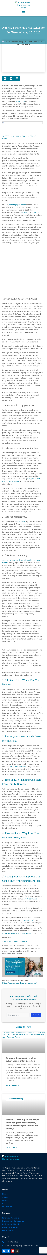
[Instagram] (17, 1251)
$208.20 (25, 212)
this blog (21, 522)
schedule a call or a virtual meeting (17, 933)
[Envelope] (17, 78)
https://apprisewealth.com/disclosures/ (19, 983)
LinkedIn (23, 942)
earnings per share (17, 205)
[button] (23, 12)
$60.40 (37, 212)
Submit (36, 1015)
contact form (27, 920)
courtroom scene (31, 899)
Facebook (13, 942)
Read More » (12, 1085)
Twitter (5, 942)
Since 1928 (20, 101)
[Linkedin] (11, 78)
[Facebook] (5, 78)
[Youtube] (12, 1251)
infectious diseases (18, 767)
